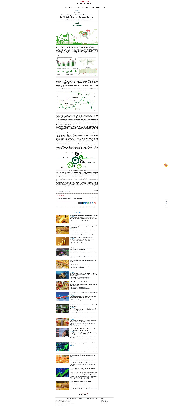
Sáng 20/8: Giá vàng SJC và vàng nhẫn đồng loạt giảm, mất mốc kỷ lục (82, 221)
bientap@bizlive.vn (60, 402)
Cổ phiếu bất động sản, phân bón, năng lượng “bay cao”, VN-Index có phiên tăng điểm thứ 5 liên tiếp (83, 337)
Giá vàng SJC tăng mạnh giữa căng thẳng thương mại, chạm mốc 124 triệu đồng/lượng (82, 324)
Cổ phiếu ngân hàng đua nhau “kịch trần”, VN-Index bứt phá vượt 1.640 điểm (83, 305)
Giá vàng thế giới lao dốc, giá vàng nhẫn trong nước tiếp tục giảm (81, 277)
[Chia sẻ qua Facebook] (166, 201)
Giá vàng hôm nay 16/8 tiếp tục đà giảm (77, 242)
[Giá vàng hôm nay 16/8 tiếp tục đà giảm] (62, 285)
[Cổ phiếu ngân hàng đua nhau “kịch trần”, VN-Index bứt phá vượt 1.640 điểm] (62, 308)
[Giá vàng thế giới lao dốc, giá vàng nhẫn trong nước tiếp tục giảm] (62, 359)
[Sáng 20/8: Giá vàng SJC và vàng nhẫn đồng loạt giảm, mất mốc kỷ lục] (62, 264)
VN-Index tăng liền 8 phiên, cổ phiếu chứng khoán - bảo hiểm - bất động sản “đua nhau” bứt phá (83, 257)
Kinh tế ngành (77, 7)
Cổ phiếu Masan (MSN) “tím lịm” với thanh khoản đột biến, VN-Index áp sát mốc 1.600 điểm (83, 313)
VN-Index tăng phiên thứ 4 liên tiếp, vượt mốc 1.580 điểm (80, 378)
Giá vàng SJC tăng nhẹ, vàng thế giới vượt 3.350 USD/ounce (80, 220)
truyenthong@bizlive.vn (105, 402)
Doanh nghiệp (85, 7)
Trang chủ (69, 398)
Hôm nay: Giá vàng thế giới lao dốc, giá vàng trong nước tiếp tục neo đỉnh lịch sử (83, 226)
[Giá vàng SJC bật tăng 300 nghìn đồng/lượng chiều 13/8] (62, 322)
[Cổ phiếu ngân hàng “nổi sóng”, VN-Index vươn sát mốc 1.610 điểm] (62, 346)
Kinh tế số (98, 7)
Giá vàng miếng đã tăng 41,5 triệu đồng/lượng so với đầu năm (83, 215)
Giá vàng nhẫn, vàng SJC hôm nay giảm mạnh (78, 287)
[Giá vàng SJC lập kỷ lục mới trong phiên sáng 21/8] (62, 241)
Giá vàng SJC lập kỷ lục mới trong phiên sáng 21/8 (81, 237)
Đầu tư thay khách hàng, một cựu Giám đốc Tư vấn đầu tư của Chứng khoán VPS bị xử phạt (72, 200)
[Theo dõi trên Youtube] (166, 203)
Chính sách (70, 7)
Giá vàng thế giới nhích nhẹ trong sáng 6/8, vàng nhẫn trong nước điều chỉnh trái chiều (83, 363)
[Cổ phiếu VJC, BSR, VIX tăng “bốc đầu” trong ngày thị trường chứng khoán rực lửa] (62, 296)
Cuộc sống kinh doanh (84, 395)
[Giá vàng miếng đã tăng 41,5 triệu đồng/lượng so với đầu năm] (62, 219)
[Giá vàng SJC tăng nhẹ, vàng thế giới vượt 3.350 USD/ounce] (62, 275)
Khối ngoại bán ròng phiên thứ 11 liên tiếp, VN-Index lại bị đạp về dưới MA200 (70, 198)
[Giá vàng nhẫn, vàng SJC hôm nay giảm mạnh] (62, 385)
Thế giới (103, 7)
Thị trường (92, 7)
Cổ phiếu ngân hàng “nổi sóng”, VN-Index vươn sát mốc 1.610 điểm (82, 299)
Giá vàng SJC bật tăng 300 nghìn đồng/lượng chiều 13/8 (80, 266)
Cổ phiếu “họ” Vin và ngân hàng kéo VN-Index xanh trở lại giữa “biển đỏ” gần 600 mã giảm (83, 248)
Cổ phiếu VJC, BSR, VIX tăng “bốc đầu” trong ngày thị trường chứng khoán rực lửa (84, 293)
